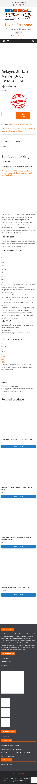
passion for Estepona (11, 649)
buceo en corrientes (28, 129)
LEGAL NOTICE (5, 658)
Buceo (19, 129)
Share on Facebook (3, 152)
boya (14, 129)
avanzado (8, 129)
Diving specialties (26, 124)
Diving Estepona (18, 24)
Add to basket (23, 115)
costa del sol (5, 131)
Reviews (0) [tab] (16, 141)
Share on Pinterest (17, 152)
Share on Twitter (8, 152)
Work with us (5, 736)
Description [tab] (5, 141)
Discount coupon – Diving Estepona (12, 749)
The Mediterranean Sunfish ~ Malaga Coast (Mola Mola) (18, 753)
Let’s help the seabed (8, 756)
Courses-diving (14, 124)
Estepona (13, 131)
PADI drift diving (3, 359)
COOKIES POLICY (6, 665)
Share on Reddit (25, 152)
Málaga (20, 131)
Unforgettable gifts (6, 764)
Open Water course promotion (10, 745)
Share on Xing (21, 152)
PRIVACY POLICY (6, 662)
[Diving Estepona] (3, 41)
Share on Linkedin (12, 152)
